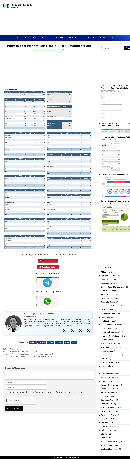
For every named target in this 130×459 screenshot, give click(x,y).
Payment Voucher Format (111, 355)
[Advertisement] (98, 17)
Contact (91, 38)
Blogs (27, 38)
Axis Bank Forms (108, 283)
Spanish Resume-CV (109, 407)
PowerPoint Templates (110, 362)
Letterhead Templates (110, 332)
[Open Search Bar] (112, 38)
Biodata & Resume (75, 38)
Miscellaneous (107, 351)
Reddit (67, 342)
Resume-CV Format (108, 389)
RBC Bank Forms (107, 377)
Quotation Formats (108, 374)
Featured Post (106, 309)
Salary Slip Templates (110, 392)
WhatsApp (33, 342)
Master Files (106, 340)
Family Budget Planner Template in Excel (22, 351)
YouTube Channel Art (109, 449)
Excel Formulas (107, 294)
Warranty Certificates (110, 441)
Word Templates (107, 445)
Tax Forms (105, 423)
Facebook (42, 342)
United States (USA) (109, 430)
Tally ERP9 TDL (107, 411)
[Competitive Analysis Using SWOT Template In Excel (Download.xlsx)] (111, 119)
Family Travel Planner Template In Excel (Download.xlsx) (29, 354)
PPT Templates (107, 366)
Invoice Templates (108, 328)
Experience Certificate (110, 306)
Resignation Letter (108, 381)
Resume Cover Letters (110, 385)
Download (46, 38)
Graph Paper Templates (110, 313)
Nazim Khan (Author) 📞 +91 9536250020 (39, 314)
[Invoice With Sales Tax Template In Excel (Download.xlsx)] (111, 171)
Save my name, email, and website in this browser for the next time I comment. (45, 392)
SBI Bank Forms (107, 396)
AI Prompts (105, 272)
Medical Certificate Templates (113, 343)
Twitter (50, 342)
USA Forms (105, 434)
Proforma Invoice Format (111, 370)
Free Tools (103, 38)
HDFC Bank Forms (108, 317)
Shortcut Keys (106, 404)
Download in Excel (47, 261)
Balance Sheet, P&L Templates (113, 287)
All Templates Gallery (47, 267)
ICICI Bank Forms (108, 321)
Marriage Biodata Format (111, 336)
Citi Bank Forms (107, 291)
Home (19, 38)
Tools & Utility (107, 426)
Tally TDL (59, 38)
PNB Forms (105, 358)
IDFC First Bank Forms (110, 325)
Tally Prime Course (108, 415)
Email (74, 342)
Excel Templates (12, 349)
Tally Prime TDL (107, 419)
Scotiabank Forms (108, 400)
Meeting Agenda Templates (112, 347)
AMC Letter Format (108, 276)
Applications (106, 279)
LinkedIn (59, 342)
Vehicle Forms (107, 438)
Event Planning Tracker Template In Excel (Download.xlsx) (29, 356)
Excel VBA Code (107, 302)
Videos (35, 38)
